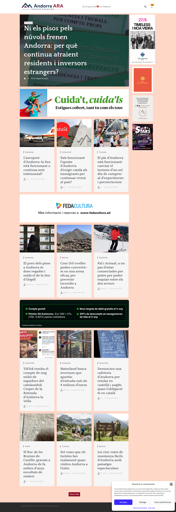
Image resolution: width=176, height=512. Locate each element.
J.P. (28, 78)
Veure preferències (162, 502)
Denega (142, 502)
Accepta (123, 502)
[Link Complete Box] (37, 155)
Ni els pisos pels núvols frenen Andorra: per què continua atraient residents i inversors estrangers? (55, 50)
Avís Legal (151, 508)
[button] (171, 484)
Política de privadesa (140, 508)
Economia (28, 23)
